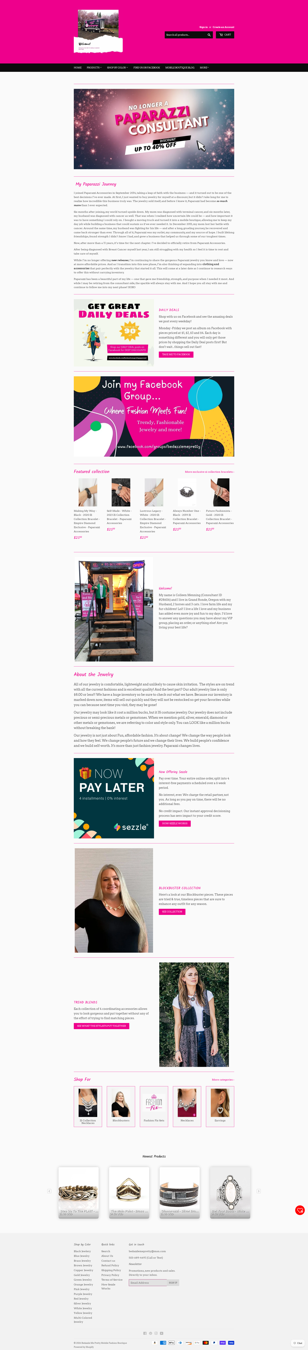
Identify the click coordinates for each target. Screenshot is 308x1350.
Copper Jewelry (83, 1270)
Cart (227, 34)
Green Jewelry (83, 1279)
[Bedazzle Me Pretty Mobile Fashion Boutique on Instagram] (156, 1333)
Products (93, 67)
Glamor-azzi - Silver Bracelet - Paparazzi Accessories (180, 1216)
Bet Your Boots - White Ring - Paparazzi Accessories (231, 1216)
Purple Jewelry (83, 1294)
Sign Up (173, 1283)
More (203, 67)
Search (105, 1251)
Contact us (108, 1260)
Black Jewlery (82, 1251)
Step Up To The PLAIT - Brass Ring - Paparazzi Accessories (79, 1216)
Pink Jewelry (82, 1289)
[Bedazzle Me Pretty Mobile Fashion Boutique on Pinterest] (150, 1333)
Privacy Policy (110, 1275)
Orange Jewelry (83, 1284)
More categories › (223, 1079)
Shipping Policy (111, 1270)
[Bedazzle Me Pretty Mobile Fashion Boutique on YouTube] (161, 1333)
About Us (107, 1255)
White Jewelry (83, 1308)
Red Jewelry (81, 1298)
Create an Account (223, 27)
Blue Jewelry (82, 1255)
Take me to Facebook (176, 354)
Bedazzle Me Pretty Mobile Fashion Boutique (104, 1343)
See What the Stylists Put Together (101, 1026)
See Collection (172, 911)
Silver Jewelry (82, 1303)
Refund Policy (110, 1265)
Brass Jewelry (82, 1260)
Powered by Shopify (84, 1347)
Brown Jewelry (83, 1265)
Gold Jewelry (82, 1275)
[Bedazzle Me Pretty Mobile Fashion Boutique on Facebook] (145, 1333)
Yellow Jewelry (83, 1312)
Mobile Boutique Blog (180, 67)
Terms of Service (112, 1279)
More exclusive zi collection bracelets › (209, 471)
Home (77, 67)
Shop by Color (116, 67)
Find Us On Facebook (146, 67)
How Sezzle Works (174, 823)
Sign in (204, 27)
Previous (80, 129)
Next (227, 129)
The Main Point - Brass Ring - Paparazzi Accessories (130, 1216)
